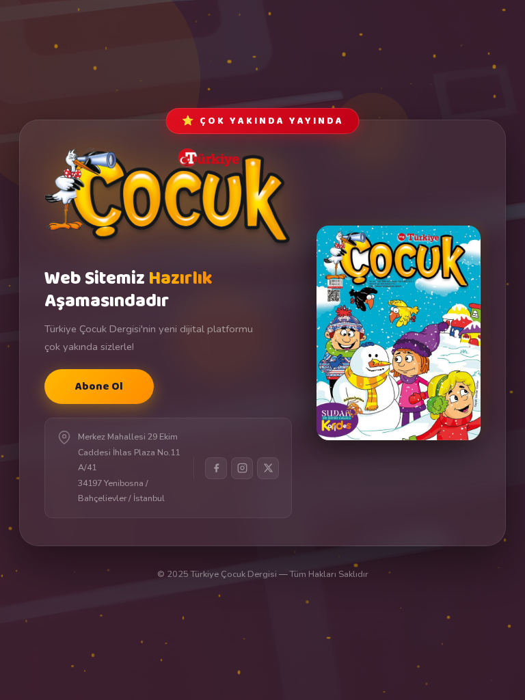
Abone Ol (99, 386)
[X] (268, 468)
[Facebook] (216, 468)
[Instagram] (242, 468)
